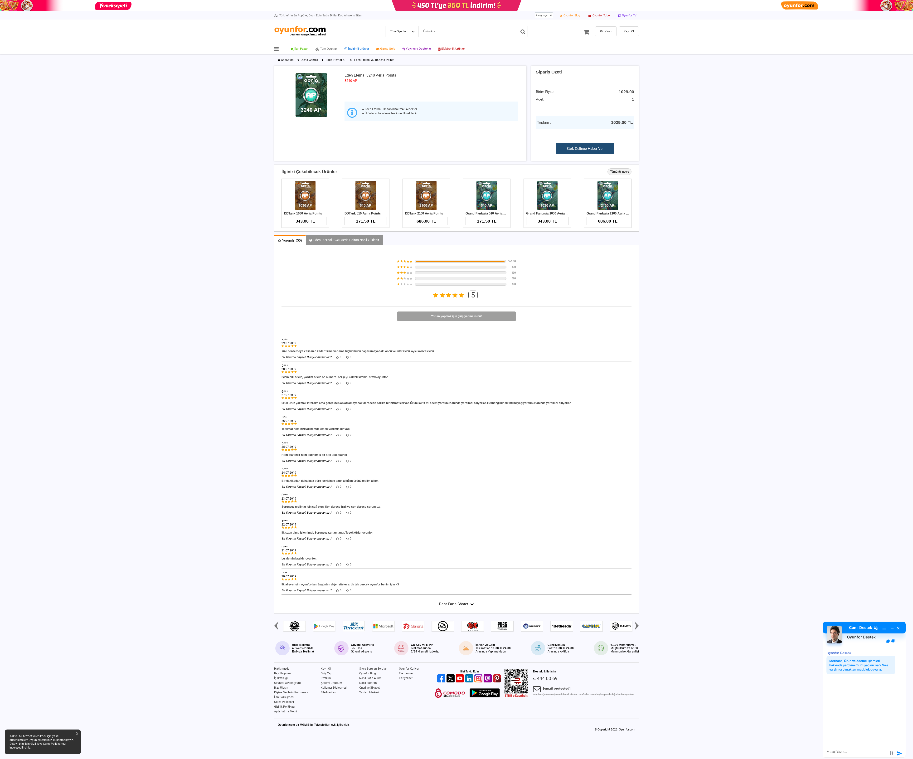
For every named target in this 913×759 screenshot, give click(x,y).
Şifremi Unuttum (331, 683)
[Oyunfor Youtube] (460, 678)
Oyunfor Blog (367, 673)
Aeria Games (309, 60)
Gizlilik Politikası (284, 706)
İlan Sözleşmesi (284, 697)
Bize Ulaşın (281, 687)
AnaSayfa (287, 60)
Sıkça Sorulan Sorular (373, 668)
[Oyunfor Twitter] (451, 678)
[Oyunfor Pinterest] (497, 678)
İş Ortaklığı (281, 678)
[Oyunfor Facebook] (442, 678)
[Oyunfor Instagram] (479, 678)
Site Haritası (328, 692)
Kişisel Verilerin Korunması (291, 692)
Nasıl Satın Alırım (370, 678)
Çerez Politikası (284, 702)
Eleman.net (406, 673)
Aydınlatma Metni (285, 711)
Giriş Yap (326, 673)
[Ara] (523, 31)
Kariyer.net (406, 678)
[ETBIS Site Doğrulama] (516, 696)
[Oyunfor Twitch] (488, 678)
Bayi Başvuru (282, 673)
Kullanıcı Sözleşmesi (334, 687)
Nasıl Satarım (368, 683)
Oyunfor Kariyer (409, 668)
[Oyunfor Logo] (300, 31)
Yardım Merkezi (369, 692)
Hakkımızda (282, 668)
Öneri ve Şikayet (369, 687)
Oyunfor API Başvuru (287, 683)
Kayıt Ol (326, 668)
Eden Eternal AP (336, 60)
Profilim (326, 678)
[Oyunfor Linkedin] (469, 678)
